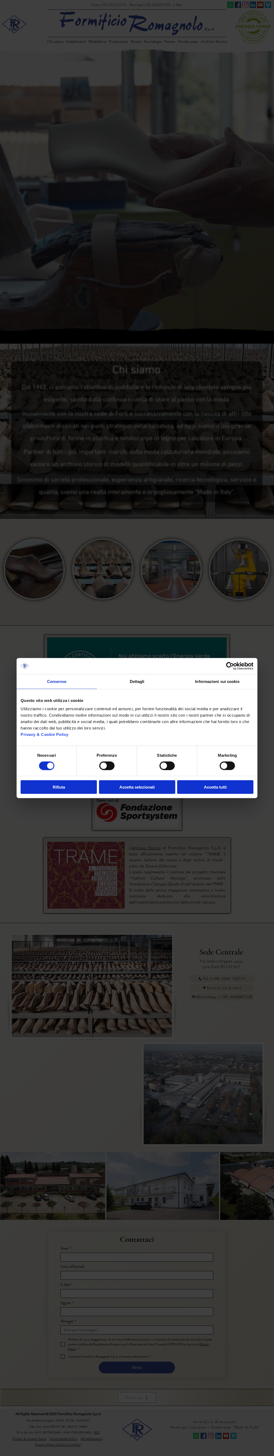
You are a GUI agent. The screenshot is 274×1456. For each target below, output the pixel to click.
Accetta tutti (215, 787)
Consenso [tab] (56, 681)
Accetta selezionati (137, 787)
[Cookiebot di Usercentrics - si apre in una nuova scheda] (230, 666)
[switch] (107, 765)
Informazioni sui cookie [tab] (217, 681)
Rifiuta (59, 787)
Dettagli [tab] (137, 681)
